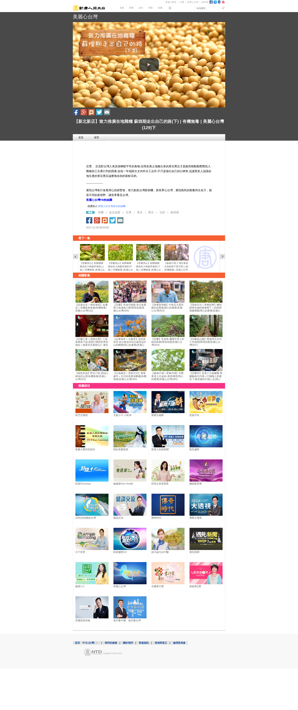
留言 (96, 137)
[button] (149, 64)
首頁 (80, 137)
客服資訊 (144, 642)
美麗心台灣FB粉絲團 (99, 199)
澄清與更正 (161, 642)
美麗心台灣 (85, 17)
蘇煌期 (175, 212)
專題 (150, 8)
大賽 (182, 2)
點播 (160, 8)
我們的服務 (111, 642)
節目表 (205, 2)
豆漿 (128, 212)
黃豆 (140, 212)
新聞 (131, 8)
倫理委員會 (179, 642)
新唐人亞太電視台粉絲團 (111, 206)
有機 (101, 212)
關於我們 (128, 642)
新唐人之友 (192, 2)
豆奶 (162, 212)
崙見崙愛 (114, 212)
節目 (141, 8)
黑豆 (151, 212)
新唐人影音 (170, 2)
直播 (122, 8)
